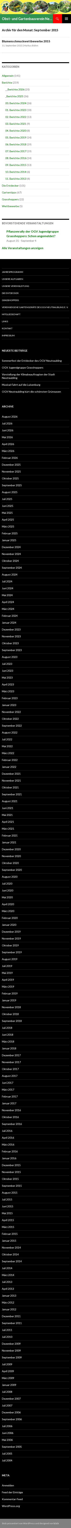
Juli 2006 (7, 1426)
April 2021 (8, 821)
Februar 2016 (10, 1151)
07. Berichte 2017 (15, 151)
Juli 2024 (7, 581)
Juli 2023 (7, 663)
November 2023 (11, 636)
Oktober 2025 (10, 478)
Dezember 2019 (11, 931)
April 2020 (8, 904)
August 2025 (9, 492)
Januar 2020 (9, 924)
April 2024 (8, 602)
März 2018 (8, 1041)
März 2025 (8, 526)
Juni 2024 (7, 588)
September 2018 (12, 1020)
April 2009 (8, 1371)
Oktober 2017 (10, 1069)
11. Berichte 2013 (15, 178)
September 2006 (12, 1419)
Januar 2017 (9, 1103)
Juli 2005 (7, 1453)
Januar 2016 (9, 1158)
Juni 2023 (7, 670)
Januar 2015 (9, 1240)
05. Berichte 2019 (15, 137)
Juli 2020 (7, 883)
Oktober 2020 (10, 863)
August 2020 (9, 876)
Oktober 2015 (10, 1178)
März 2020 (8, 911)
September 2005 (12, 1446)
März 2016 (8, 1144)
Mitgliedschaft (11, 314)
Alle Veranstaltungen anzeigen (22, 248)
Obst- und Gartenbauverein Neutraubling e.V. (27, 19)
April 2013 (8, 1288)
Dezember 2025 (11, 464)
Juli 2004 (7, 1460)
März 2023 (8, 691)
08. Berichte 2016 (15, 158)
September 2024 (12, 567)
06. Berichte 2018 (15, 144)
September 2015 (12, 1185)
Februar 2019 (10, 993)
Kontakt (7, 328)
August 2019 (9, 959)
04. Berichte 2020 (15, 130)
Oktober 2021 (10, 787)
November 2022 (11, 711)
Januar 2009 (9, 1384)
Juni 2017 (7, 1082)
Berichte (7, 82)
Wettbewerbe (10, 206)
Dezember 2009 (11, 1343)
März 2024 (8, 608)
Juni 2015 (7, 1206)
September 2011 (12, 1323)
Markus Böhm (31, 45)
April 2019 (8, 979)
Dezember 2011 (11, 1316)
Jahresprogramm (12, 271)
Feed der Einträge (12, 1492)
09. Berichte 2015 (15, 165)
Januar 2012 (9, 1309)
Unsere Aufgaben (12, 279)
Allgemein (8, 75)
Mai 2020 (7, 897)
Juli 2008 (7, 1391)
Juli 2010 (7, 1336)
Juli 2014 (7, 1268)
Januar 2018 (9, 1048)
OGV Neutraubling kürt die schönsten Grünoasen (31, 391)
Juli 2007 (7, 1405)
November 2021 (11, 780)
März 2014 (8, 1275)
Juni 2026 (7, 430)
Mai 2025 (7, 512)
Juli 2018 (7, 1027)
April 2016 (8, 1137)
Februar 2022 (10, 760)
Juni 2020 (7, 890)
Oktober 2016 (10, 1117)
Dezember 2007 (11, 1398)
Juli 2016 (7, 1130)
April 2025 (8, 519)
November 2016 (11, 1110)
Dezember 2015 (11, 1165)
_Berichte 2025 (14, 96)
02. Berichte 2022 (15, 116)
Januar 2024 (9, 622)
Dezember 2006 (11, 1412)
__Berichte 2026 (14, 89)
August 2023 (9, 657)
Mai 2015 (7, 1213)
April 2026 (8, 444)
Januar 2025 (9, 540)
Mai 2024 (7, 595)
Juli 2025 (7, 499)
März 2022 (8, 753)
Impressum (8, 335)
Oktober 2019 (10, 945)
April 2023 (8, 684)
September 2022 (12, 725)
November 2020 (11, 856)
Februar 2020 (10, 917)
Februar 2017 (10, 1096)
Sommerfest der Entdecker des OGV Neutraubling (32, 360)
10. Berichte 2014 (15, 171)
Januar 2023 (9, 705)
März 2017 (8, 1089)
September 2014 (12, 1261)
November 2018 (11, 1007)
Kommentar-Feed (12, 1499)
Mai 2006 (7, 1439)
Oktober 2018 (10, 1014)
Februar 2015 (10, 1233)
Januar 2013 (9, 1295)
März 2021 (8, 828)
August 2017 (9, 1075)
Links (5, 321)
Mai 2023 (7, 677)
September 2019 (12, 952)
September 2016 (12, 1123)
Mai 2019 (7, 972)
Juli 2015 (7, 1199)
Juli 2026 (7, 423)
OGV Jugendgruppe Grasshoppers (22, 367)
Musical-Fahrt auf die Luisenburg (21, 384)
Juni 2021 (7, 808)
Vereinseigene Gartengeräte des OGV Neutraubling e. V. (35, 307)
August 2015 (9, 1192)
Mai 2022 (7, 746)
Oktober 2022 (10, 718)
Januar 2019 (9, 1000)
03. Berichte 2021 (15, 123)
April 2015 (8, 1220)
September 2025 (12, 485)
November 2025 (11, 471)
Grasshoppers (10, 199)
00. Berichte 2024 (15, 103)
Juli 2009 (7, 1364)
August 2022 (9, 732)
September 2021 (12, 794)
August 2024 (9, 574)
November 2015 (11, 1172)
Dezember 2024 (11, 547)
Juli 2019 (7, 966)
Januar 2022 (9, 766)
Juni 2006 (7, 1433)
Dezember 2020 (11, 849)
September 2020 (12, 869)
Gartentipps (9, 192)
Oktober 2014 (10, 1254)
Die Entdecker (10, 185)
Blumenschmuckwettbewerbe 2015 (26, 41)
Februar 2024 (10, 615)
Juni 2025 (7, 505)
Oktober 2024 (10, 560)
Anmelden (8, 1485)
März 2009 (8, 1378)
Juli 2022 (7, 739)
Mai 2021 (7, 814)
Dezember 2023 (11, 629)
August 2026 (9, 416)
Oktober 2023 (10, 643)
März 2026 (8, 450)
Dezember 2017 (11, 1055)
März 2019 (8, 986)
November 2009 (11, 1350)
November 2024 (11, 553)
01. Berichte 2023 (15, 110)
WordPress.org (11, 1506)
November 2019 (11, 938)
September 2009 (12, 1357)
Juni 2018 (7, 1034)
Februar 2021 (10, 835)
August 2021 (9, 801)
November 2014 (11, 1247)
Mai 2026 (7, 437)
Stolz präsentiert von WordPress (18, 1523)
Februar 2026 (10, 457)
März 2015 (8, 1227)
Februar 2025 (10, 533)
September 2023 (12, 650)
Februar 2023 (10, 698)
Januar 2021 (9, 842)
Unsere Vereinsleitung (15, 286)
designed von (49, 1523)
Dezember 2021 (11, 773)
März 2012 (8, 1302)
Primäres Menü (66, 18)
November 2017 (11, 1062)
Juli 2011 (7, 1330)
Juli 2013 (7, 1281)
